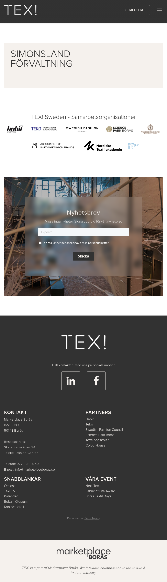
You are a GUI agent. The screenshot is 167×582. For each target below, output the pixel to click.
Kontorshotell (14, 507)
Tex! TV (9, 491)
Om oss (9, 486)
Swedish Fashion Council (104, 430)
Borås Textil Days (98, 496)
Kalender (11, 496)
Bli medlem (133, 10)
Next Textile (94, 486)
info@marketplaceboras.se (35, 469)
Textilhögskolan (97, 440)
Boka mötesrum (15, 502)
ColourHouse (95, 445)
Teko (89, 424)
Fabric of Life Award (100, 491)
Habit (90, 419)
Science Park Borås (100, 435)
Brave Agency (92, 518)
